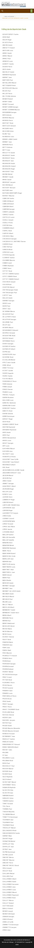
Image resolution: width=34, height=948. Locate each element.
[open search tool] (2, 11)
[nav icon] (31, 11)
